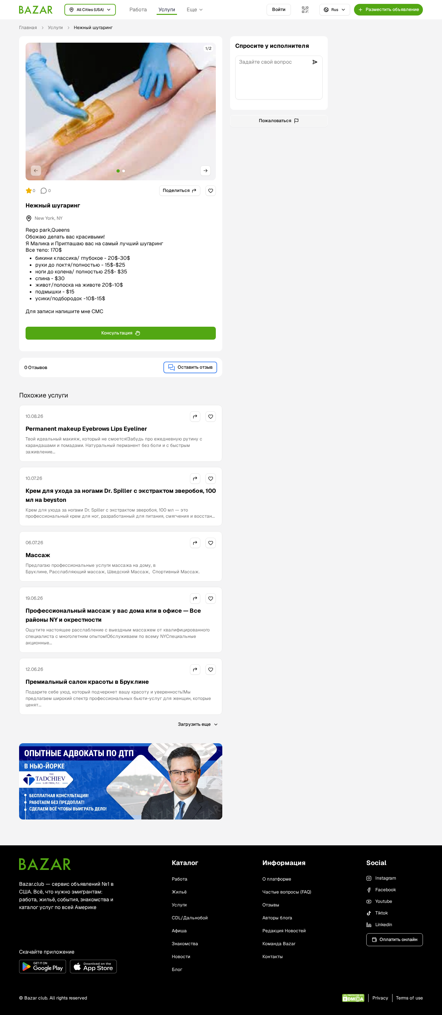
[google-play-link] (42, 966)
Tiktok (381, 913)
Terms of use (409, 998)
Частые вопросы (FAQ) (286, 892)
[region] (121, 111)
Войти (278, 9)
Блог (177, 969)
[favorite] (210, 190)
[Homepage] (36, 10)
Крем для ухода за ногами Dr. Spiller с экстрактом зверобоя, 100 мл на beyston (121, 495)
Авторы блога (277, 918)
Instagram (385, 878)
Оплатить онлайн (398, 939)
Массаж (38, 555)
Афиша (179, 931)
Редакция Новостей (284, 931)
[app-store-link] (93, 966)
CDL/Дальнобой (190, 918)
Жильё (179, 892)
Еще (192, 9)
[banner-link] (120, 781)
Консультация (116, 333)
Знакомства (185, 943)
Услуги (167, 9)
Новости (181, 956)
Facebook (385, 890)
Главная (28, 27)
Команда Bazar (278, 943)
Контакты (272, 956)
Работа (138, 9)
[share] (195, 416)
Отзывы (270, 905)
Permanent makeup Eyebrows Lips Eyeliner (86, 428)
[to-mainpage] (45, 864)
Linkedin (383, 924)
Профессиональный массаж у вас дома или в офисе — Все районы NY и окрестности (113, 615)
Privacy (380, 998)
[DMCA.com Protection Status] (353, 998)
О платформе (276, 879)
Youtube (383, 901)
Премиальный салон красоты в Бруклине (87, 681)
